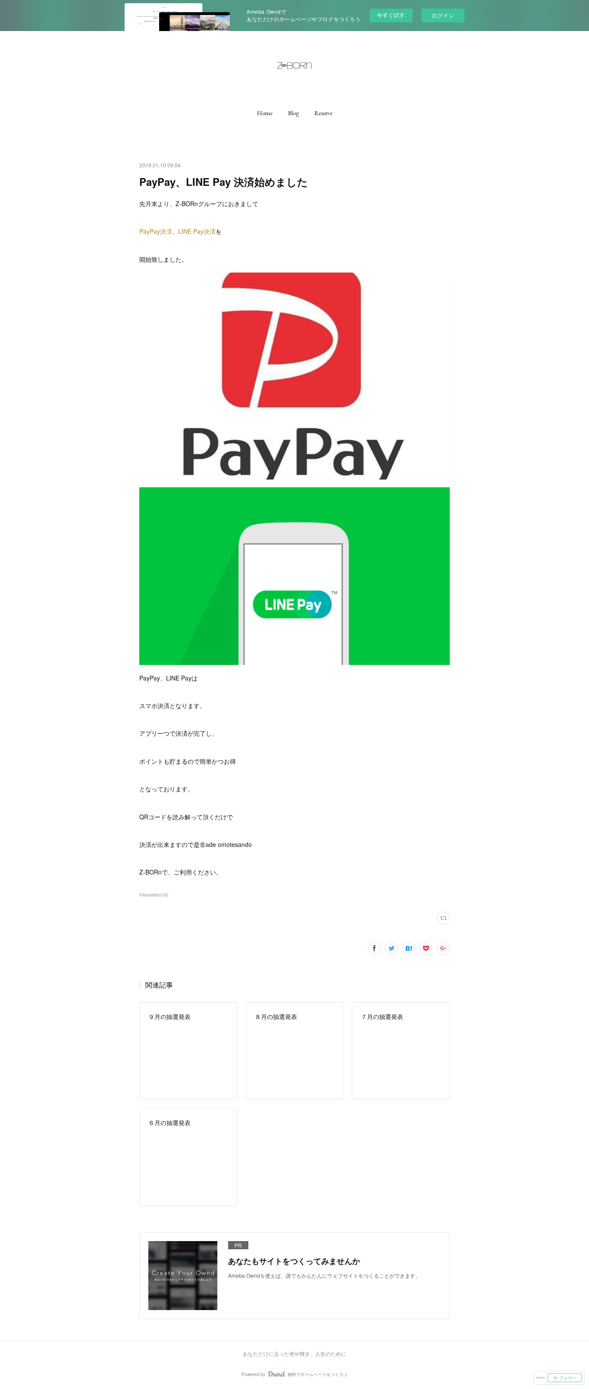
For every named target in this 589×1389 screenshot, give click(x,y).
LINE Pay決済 (197, 231)
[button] (265, 113)
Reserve (323, 113)
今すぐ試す (391, 15)
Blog (293, 113)
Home (265, 113)
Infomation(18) (153, 895)
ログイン (443, 15)
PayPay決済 (155, 231)
